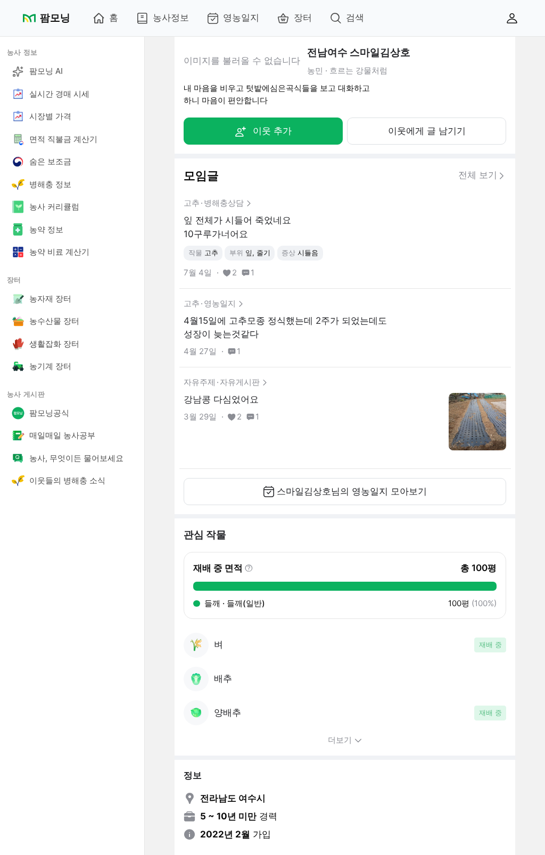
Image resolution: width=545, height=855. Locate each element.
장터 (303, 17)
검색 (355, 17)
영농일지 (241, 17)
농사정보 (171, 17)
